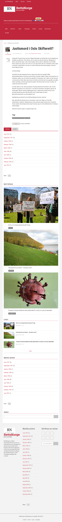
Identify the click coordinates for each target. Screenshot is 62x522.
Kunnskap (27, 29)
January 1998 (7, 141)
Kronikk (7, 33)
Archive (7, 129)
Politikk (11, 270)
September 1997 (8, 137)
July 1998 (6, 155)
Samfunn (12, 29)
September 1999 (27, 465)
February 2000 (26, 468)
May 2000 (25, 478)
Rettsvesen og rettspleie (35, 53)
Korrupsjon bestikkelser (18, 118)
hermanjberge (8, 54)
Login (33, 519)
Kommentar (48, 29)
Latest (15, 129)
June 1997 (6, 134)
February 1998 (7, 144)
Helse (19, 29)
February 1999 (7, 162)
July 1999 (6, 165)
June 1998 (6, 151)
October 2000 (26, 491)
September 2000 (27, 487)
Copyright (38, 519)
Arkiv (17, 1)
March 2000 (25, 471)
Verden (34, 29)
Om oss (22, 1)
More (30, 351)
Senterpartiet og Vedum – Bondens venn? (20, 267)
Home (5, 43)
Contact (24, 519)
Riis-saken (27, 118)
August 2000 (26, 484)
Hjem (6, 29)
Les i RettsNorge (9, 1)
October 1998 (7, 158)
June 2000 (25, 481)
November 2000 (26, 494)
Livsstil (40, 29)
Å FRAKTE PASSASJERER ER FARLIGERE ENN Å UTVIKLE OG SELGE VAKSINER (30, 310)
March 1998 (7, 148)
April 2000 (25, 474)
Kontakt (29, 1)
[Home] (9, 9)
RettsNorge (24, 8)
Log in (16, 123)
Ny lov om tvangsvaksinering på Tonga (19, 225)
